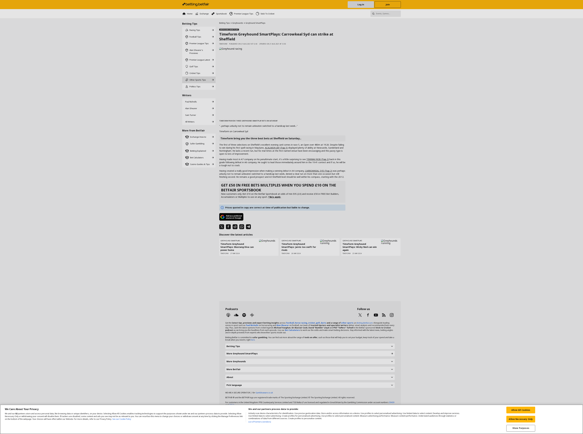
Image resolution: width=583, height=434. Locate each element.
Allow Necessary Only (521, 419)
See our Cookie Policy (121, 419)
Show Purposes (520, 428)
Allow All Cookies (520, 410)
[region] (291, 419)
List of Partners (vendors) (259, 421)
